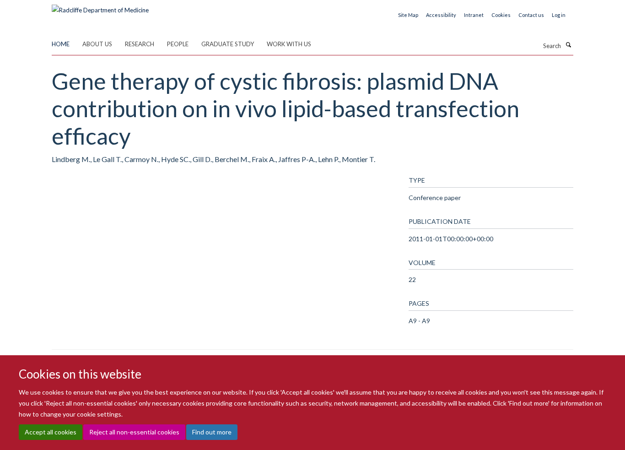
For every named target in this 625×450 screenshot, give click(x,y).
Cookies (501, 15)
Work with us (289, 44)
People (178, 44)
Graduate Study (227, 44)
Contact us (531, 15)
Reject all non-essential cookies (134, 432)
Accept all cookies (50, 432)
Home (61, 44)
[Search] (568, 45)
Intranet (474, 15)
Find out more (212, 432)
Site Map (408, 15)
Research (139, 44)
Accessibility (441, 15)
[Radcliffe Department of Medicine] (100, 7)
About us (97, 44)
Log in (559, 15)
